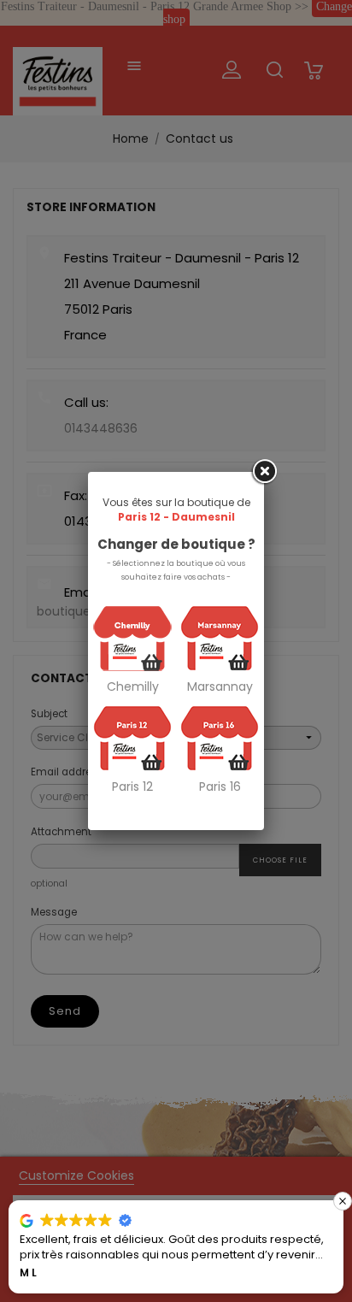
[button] (342, 1201)
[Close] (264, 472)
